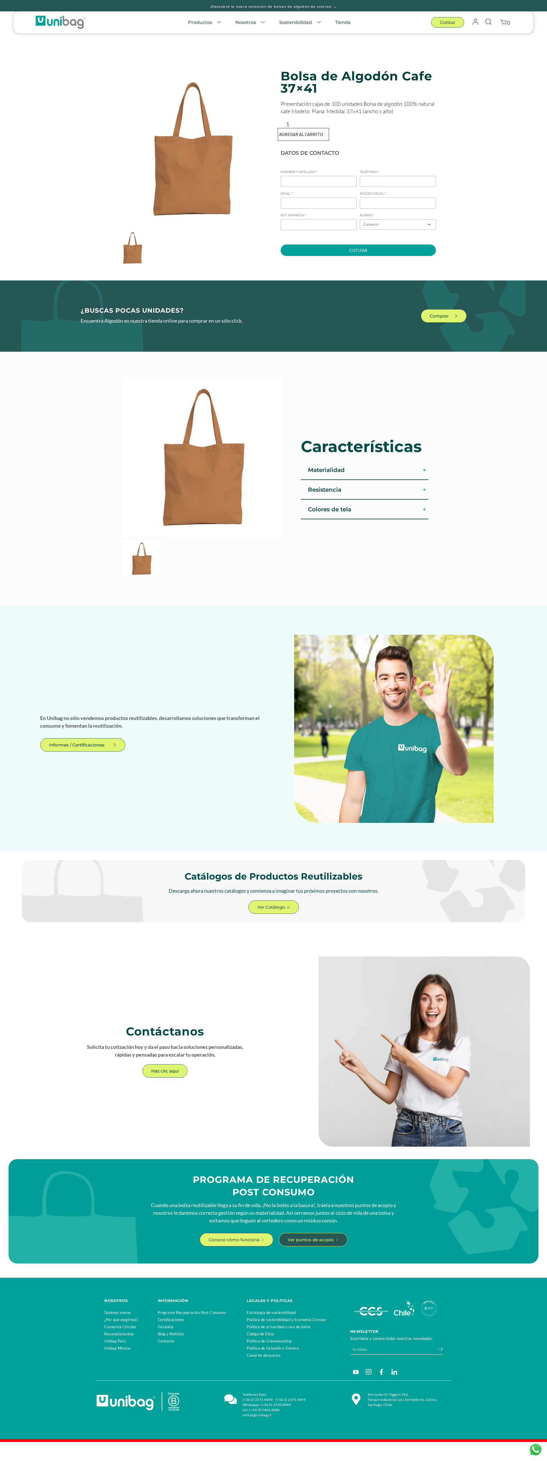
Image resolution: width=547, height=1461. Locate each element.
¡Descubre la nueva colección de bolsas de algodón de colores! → (273, 7)
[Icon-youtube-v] (356, 1371)
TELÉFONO (369, 172)
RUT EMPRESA (293, 215)
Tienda (343, 22)
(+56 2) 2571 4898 (257, 1399)
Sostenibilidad (295, 22)
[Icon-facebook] (381, 1371)
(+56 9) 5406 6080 (264, 1410)
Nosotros (245, 22)
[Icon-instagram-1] (368, 1371)
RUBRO (367, 215)
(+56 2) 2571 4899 (290, 1399)
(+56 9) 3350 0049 (276, 1405)
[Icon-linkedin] (394, 1371)
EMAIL (287, 194)
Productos (200, 22)
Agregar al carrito (301, 134)
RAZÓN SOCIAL (373, 194)
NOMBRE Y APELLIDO (299, 172)
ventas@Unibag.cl (257, 1415)
